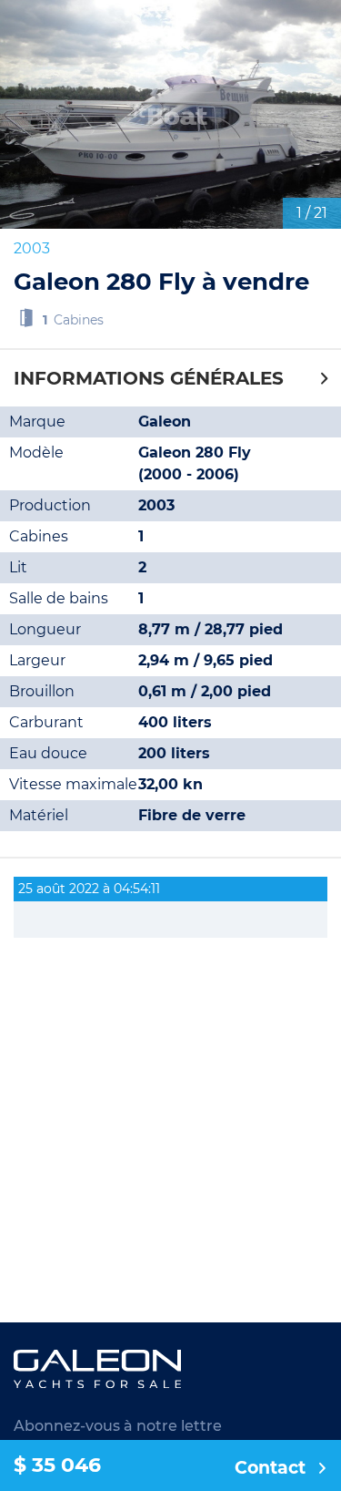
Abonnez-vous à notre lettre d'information (118, 1436)
